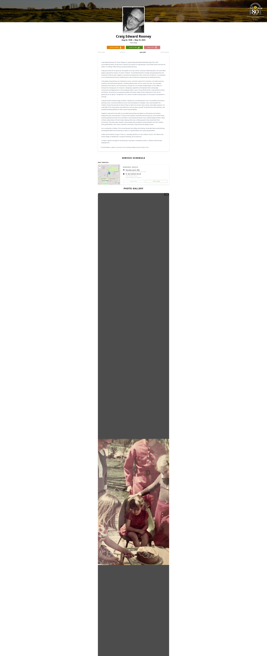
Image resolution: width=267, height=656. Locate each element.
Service (122, 52)
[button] (109, 173)
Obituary (101, 52)
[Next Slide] (166, 502)
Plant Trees (156, 181)
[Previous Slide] (100, 502)
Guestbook (165, 52)
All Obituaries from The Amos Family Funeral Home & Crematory (255, 17)
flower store (145, 147)
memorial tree (120, 147)
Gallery (143, 52)
